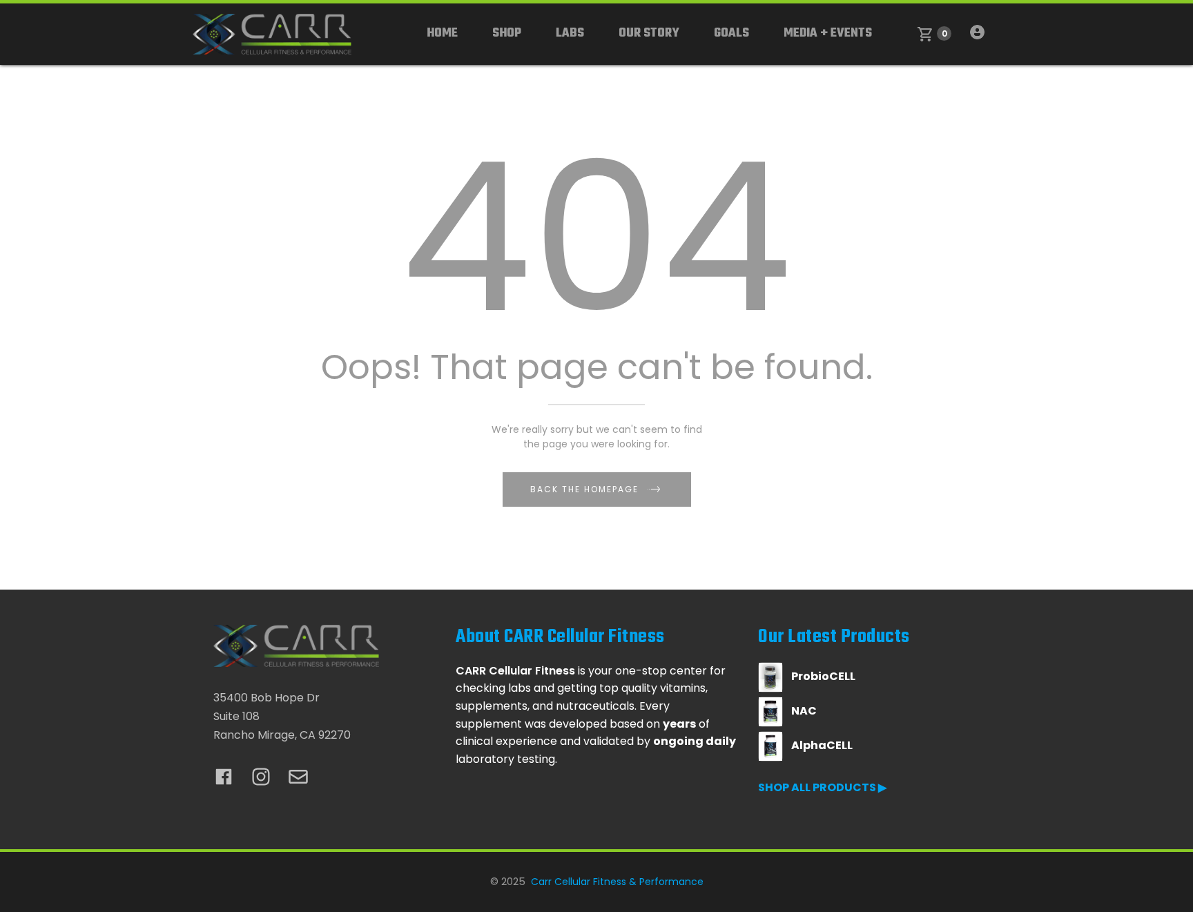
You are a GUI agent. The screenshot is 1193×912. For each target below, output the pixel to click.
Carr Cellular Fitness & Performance (617, 882)
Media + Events (828, 34)
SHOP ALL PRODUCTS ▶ (822, 787)
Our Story (649, 34)
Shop (506, 34)
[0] (925, 34)
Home (442, 34)
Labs (570, 34)
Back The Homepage (584, 489)
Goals (731, 34)
